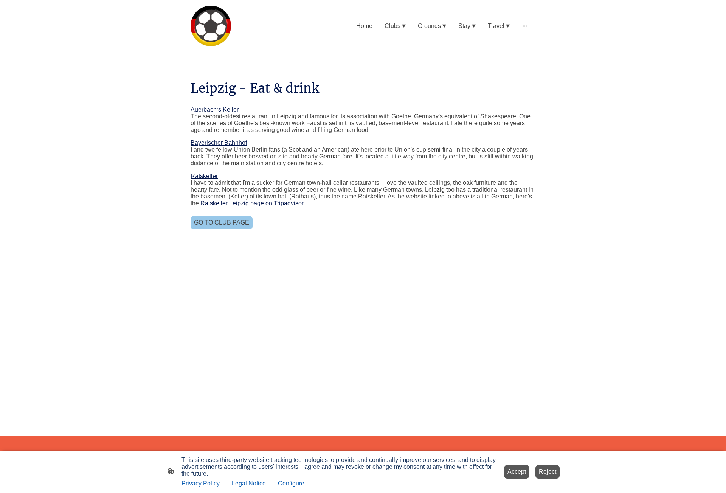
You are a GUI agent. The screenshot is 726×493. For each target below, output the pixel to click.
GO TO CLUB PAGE (221, 222)
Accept (516, 471)
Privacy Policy (201, 483)
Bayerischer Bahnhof (219, 143)
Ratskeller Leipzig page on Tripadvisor (251, 203)
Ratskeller (204, 176)
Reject (547, 471)
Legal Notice (249, 483)
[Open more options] (524, 26)
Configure (291, 483)
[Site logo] (211, 26)
